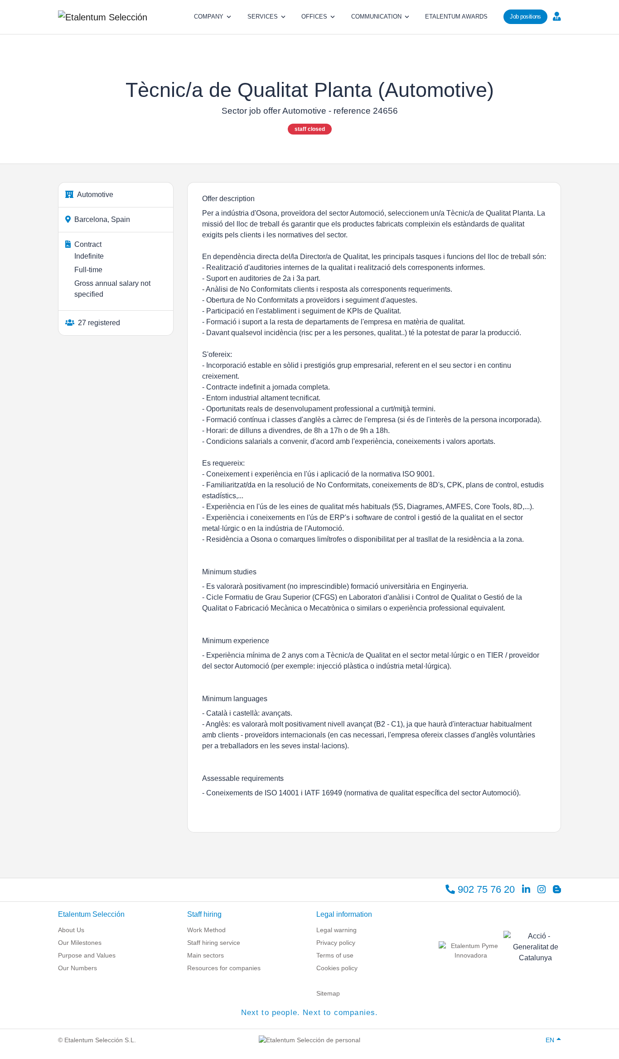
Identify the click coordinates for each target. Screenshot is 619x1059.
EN (550, 1040)
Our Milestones (80, 942)
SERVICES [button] (262, 16)
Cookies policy (337, 968)
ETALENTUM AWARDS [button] (456, 16)
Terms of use (334, 955)
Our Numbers (77, 968)
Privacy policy (335, 942)
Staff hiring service (213, 942)
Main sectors (205, 955)
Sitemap (328, 993)
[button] (556, 15)
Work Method (206, 930)
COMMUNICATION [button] (376, 16)
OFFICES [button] (314, 16)
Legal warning (336, 930)
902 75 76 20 (485, 889)
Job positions (525, 16)
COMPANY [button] (208, 16)
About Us (71, 930)
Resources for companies (224, 968)
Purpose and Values (87, 955)
